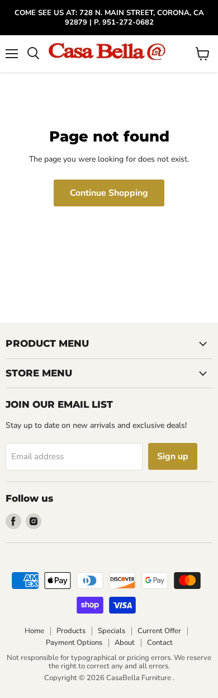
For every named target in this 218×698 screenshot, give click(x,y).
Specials (111, 631)
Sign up (172, 456)
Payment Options (74, 643)
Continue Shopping (109, 193)
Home (34, 631)
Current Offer (159, 631)
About (125, 643)
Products (71, 631)
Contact (160, 643)
